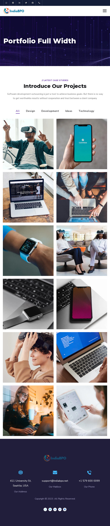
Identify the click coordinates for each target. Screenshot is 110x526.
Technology (86, 111)
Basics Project (18, 319)
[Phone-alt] (39, 3)
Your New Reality (20, 372)
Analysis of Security (22, 212)
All (18, 111)
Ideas (68, 111)
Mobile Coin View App (77, 159)
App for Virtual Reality (24, 159)
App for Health (72, 265)
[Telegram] (13, 3)
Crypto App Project (75, 426)
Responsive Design (21, 265)
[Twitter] (26, 3)
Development (50, 111)
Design (30, 111)
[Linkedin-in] (20, 3)
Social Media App (74, 319)
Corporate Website (21, 426)
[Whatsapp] (6, 3)
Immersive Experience (78, 372)
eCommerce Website (77, 212)
